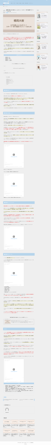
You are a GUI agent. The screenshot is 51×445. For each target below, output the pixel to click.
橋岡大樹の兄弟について (9, 80)
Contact (23, 442)
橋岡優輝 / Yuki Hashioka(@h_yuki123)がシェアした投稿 (13, 248)
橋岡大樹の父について (9, 79)
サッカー (7, 12)
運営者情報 (32, 442)
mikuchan (7, 412)
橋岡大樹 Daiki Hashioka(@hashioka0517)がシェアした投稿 (14, 381)
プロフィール (28, 442)
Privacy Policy (19, 442)
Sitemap (25, 442)
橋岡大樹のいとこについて (10, 81)
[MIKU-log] (6, 3)
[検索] (47, 0)
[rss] (46, 0)
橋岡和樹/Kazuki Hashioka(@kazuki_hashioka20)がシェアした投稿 (14, 166)
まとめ (7, 84)
